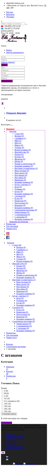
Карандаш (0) (20, 201)
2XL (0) (7, 404)
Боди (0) (18, 187)
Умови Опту (11, 229)
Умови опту (11, 441)
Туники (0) (19, 147)
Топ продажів (12, 226)
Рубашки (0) (20, 189)
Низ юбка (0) (20, 178)
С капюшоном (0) (22, 215)
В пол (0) (19, 198)
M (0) (6, 393)
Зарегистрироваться (15, 52)
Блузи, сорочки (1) (23, 184)
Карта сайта (11, 443)
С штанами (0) (21, 217)
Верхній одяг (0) (22, 152)
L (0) (6, 396)
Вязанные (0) (20, 180)
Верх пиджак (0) (22, 171)
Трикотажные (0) (22, 212)
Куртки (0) (19, 157)
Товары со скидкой (14, 446)
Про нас (9, 12)
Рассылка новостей (14, 448)
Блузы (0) (19, 191)
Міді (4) (18, 143)
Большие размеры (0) (24, 166)
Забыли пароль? (8, 62)
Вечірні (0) (19, 136)
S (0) (6, 391)
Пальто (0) (19, 154)
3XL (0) (7, 406)
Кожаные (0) (20, 205)
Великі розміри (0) (23, 150)
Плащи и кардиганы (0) (25, 164)
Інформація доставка (15, 436)
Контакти (10, 14)
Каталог (13, 131)
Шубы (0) (19, 161)
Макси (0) (19, 145)
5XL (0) (7, 411)
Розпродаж (11, 224)
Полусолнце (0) (21, 203)
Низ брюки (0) (21, 175)
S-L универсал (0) (11, 401)
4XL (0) (7, 409)
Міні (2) (18, 141)
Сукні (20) (19, 134)
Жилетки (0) (20, 159)
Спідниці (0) (20, 196)
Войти (9, 50)
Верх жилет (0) (21, 173)
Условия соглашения (15, 439)
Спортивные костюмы (16, 346)
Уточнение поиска (9, 414)
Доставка (10, 17)
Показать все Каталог (18, 221)
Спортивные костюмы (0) (26, 210)
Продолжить (7, 81)
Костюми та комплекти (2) (26, 168)
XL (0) (7, 398)
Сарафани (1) (20, 138)
